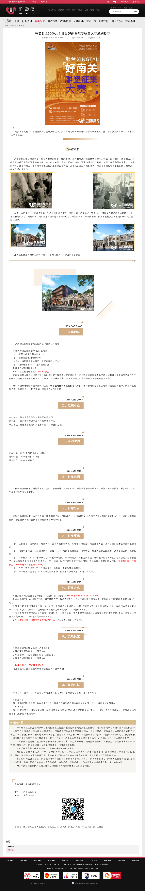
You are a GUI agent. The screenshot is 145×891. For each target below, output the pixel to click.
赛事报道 (40, 21)
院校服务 (23, 860)
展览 (80, 10)
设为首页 (124, 2)
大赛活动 (93, 860)
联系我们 (65, 860)
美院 (68, 10)
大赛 (86, 10)
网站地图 (135, 860)
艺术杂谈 (130, 21)
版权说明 (107, 860)
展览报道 (52, 21)
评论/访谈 (117, 21)
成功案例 (79, 860)
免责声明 (121, 860)
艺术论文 (91, 21)
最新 (16, 21)
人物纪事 (79, 21)
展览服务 (37, 860)
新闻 (6, 25)
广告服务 (51, 860)
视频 (92, 10)
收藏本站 (136, 2)
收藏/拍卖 (65, 21)
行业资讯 (27, 21)
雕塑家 (61, 10)
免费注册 (44, 2)
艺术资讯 (52, 10)
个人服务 (9, 860)
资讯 (130, 8)
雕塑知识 (104, 21)
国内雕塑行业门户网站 (16, 2)
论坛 (98, 10)
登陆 (34, 2)
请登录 (10, 850)
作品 (74, 10)
